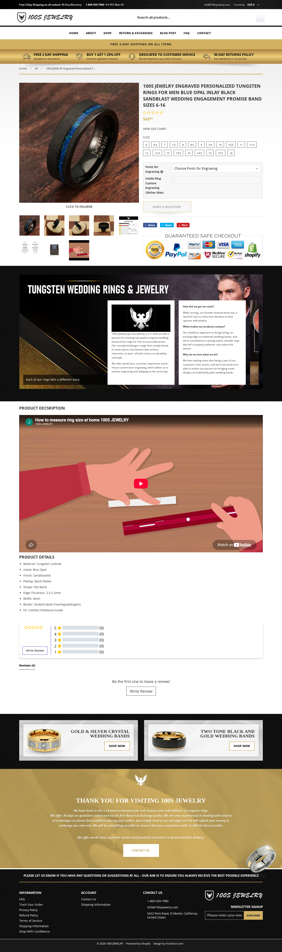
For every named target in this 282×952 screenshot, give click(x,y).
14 (188, 153)
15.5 (220, 153)
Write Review (141, 691)
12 (146, 153)
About (91, 33)
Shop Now (117, 746)
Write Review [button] (35, 650)
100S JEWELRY (114, 943)
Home (73, 33)
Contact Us (88, 899)
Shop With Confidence (34, 931)
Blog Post (168, 33)
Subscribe (253, 915)
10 (220, 145)
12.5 (157, 153)
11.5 (251, 145)
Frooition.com (174, 943)
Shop (107, 33)
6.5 (155, 145)
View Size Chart (155, 129)
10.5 (230, 145)
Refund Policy (28, 915)
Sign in (54, 12)
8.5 (192, 145)
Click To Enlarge (79, 207)
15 (210, 153)
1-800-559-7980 (95, 4)
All (36, 68)
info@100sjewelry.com (217, 5)
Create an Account (54, 18)
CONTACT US (140, 850)
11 (241, 145)
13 (167, 153)
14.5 (199, 153)
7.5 (173, 145)
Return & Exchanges (136, 33)
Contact (204, 33)
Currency (239, 5)
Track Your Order (31, 904)
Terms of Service (30, 921)
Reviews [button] (27, 665)
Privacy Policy (28, 910)
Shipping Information (34, 926)
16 (231, 153)
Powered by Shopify (138, 943)
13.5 (178, 153)
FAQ (187, 33)
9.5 (210, 145)
